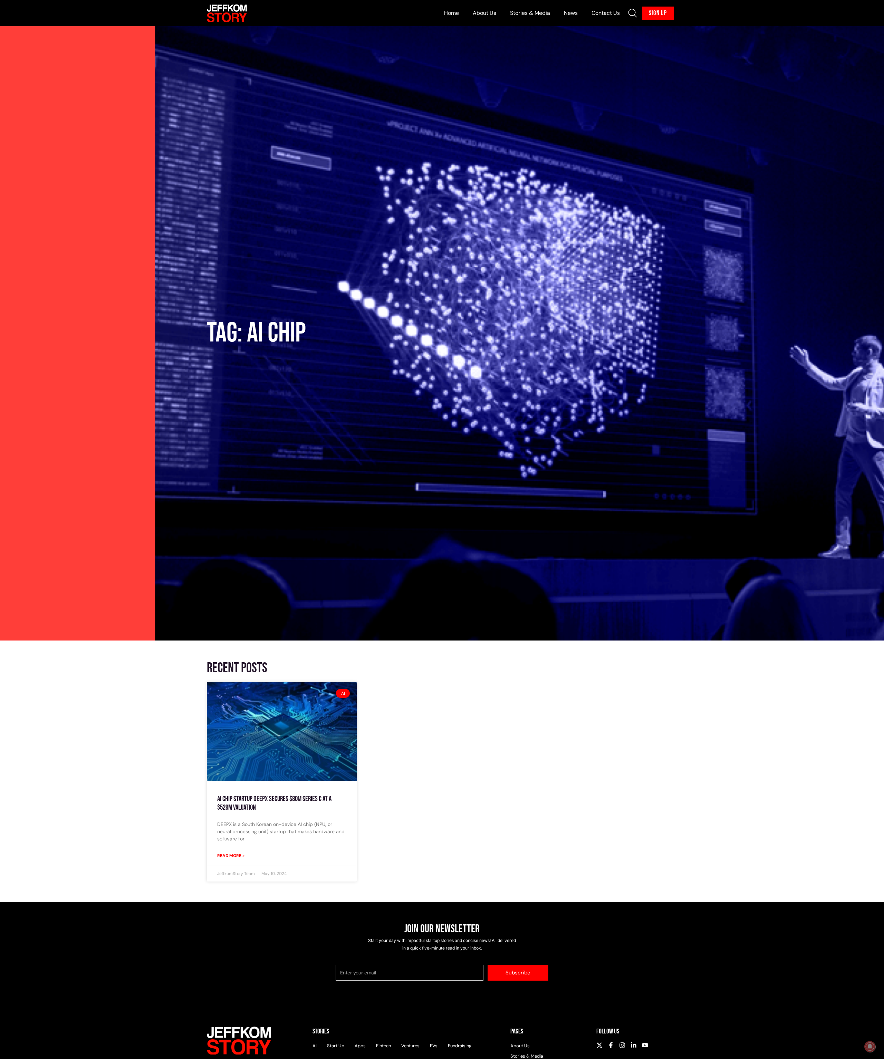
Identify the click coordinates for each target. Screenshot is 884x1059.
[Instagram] (622, 1045)
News (571, 13)
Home (451, 13)
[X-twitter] (599, 1045)
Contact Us (606, 13)
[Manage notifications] (869, 1046)
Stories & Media (530, 13)
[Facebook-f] (611, 1045)
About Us (484, 13)
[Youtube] (645, 1045)
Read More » (230, 855)
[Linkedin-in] (634, 1045)
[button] (632, 13)
